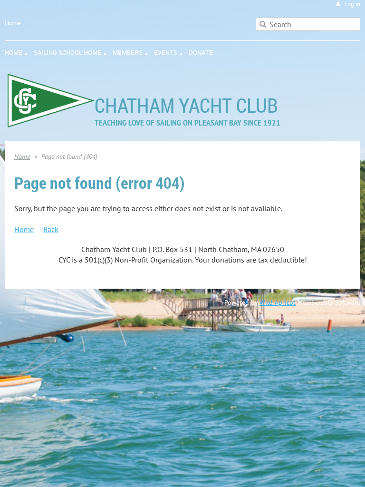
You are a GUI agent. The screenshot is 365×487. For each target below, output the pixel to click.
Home (13, 23)
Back (50, 229)
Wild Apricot (277, 302)
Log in (352, 4)
